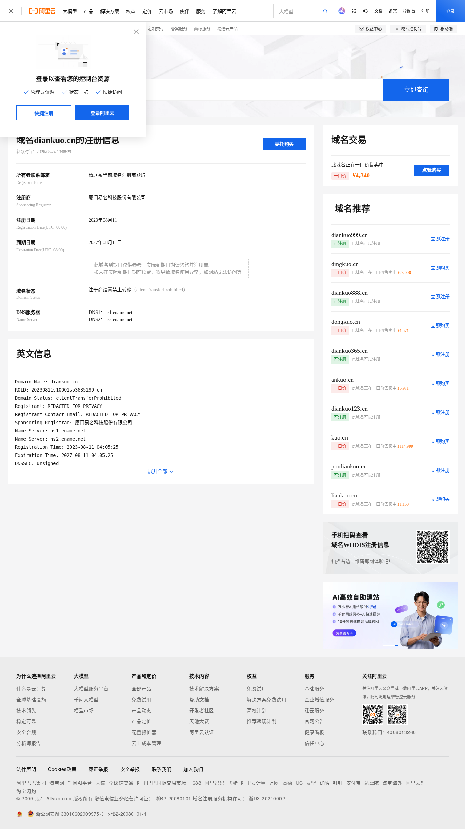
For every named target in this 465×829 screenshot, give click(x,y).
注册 (425, 11)
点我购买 (431, 170)
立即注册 (440, 238)
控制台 (409, 11)
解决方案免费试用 (266, 699)
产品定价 (141, 721)
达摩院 (371, 782)
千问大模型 (86, 699)
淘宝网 (56, 782)
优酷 (325, 782)
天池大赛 (199, 721)
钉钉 (338, 782)
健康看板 (314, 732)
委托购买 (284, 144)
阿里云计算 (253, 782)
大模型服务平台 (91, 688)
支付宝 (353, 782)
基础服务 (314, 688)
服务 (201, 10)
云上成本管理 (146, 742)
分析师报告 (28, 742)
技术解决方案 (204, 688)
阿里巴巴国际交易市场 (161, 782)
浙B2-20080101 (173, 798)
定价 (147, 10)
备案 (393, 11)
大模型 (70, 10)
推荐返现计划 (261, 721)
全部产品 (141, 688)
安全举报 (130, 769)
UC (299, 782)
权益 (130, 10)
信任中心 (314, 742)
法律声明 (26, 769)
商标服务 (202, 28)
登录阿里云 (102, 112)
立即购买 (440, 267)
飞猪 (233, 782)
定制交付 (156, 28)
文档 (378, 11)
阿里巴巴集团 (31, 782)
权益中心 (374, 28)
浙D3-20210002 (266, 798)
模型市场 (84, 710)
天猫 (101, 782)
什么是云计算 (31, 688)
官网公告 (314, 721)
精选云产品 (227, 28)
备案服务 (179, 28)
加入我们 (193, 769)
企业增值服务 (319, 699)
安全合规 (26, 732)
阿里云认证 (201, 732)
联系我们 (162, 769)
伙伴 (184, 10)
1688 (195, 782)
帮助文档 (199, 699)
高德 (287, 782)
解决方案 (109, 10)
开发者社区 (201, 710)
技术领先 (26, 710)
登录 (450, 11)
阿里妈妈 (214, 782)
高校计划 (257, 710)
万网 (274, 782)
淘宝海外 (392, 782)
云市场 (166, 10)
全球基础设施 (31, 699)
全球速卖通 (121, 782)
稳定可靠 (26, 721)
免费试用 (141, 699)
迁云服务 (314, 710)
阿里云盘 (416, 782)
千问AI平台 (80, 782)
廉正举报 (98, 769)
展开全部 (157, 471)
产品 (88, 10)
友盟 (311, 782)
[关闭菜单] (11, 11)
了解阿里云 (224, 10)
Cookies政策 (62, 769)
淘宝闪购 (26, 790)
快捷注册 (43, 113)
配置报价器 (144, 732)
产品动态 (141, 710)
